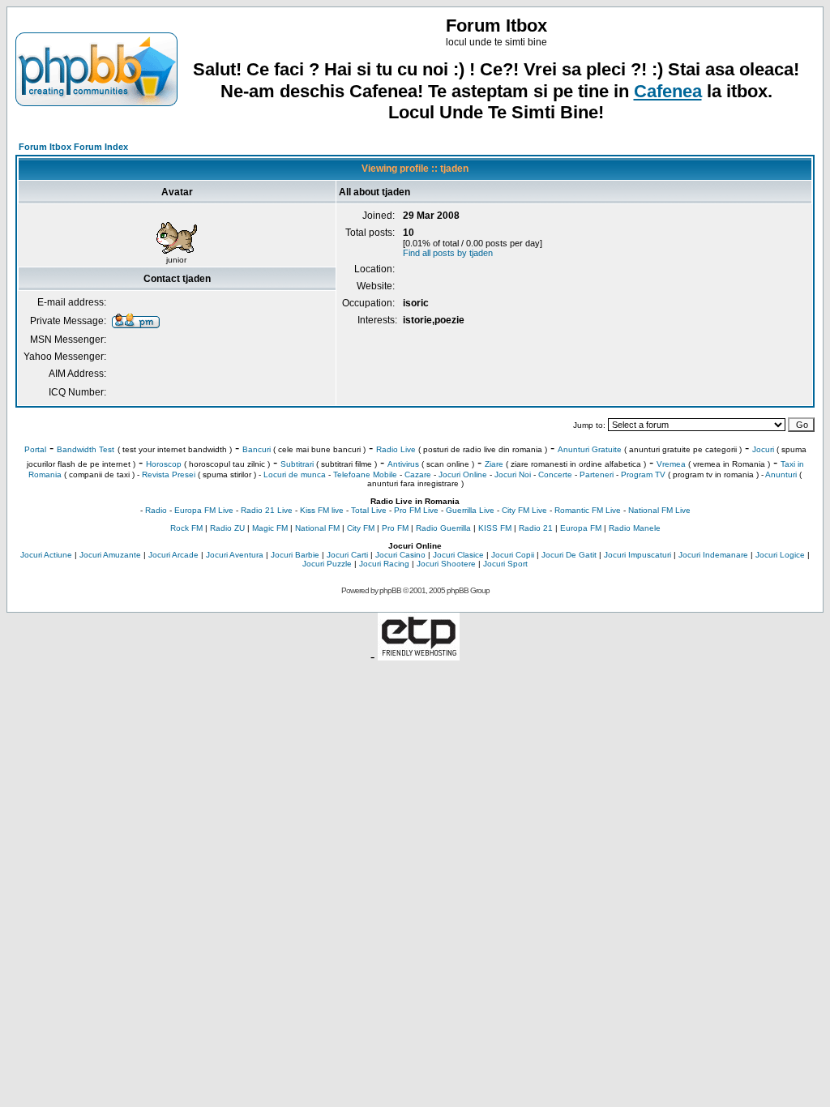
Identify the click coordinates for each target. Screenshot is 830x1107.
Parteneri (597, 474)
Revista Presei (168, 474)
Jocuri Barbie (295, 554)
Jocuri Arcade (173, 554)
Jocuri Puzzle (327, 563)
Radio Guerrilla (443, 528)
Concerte (555, 474)
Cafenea (668, 91)
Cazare (417, 474)
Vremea (671, 463)
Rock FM (186, 528)
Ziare (494, 463)
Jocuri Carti (347, 554)
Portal (35, 449)
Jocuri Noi (512, 474)
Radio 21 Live (267, 510)
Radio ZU (227, 528)
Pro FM (395, 528)
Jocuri (763, 449)
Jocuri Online (463, 474)
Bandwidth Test (85, 449)
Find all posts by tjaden (448, 253)
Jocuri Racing (384, 563)
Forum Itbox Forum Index (73, 147)
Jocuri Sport (505, 563)
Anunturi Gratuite (590, 449)
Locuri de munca (294, 474)
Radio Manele (635, 528)
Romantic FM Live (587, 510)
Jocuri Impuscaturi (637, 554)
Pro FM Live (416, 510)
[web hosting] (419, 656)
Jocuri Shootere (446, 563)
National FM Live (659, 510)
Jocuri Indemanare (713, 554)
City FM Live (524, 510)
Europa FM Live (203, 510)
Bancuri (256, 449)
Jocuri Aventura (234, 554)
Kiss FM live (322, 510)
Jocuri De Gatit (569, 554)
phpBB (390, 590)
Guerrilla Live (470, 510)
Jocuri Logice (780, 554)
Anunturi (781, 474)
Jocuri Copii (512, 554)
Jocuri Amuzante (110, 554)
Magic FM (270, 528)
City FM (360, 528)
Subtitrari (297, 463)
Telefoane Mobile (365, 474)
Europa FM (580, 528)
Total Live (369, 510)
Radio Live (396, 449)
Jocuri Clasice (458, 554)
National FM (317, 528)
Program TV (643, 474)
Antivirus (403, 463)
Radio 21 (536, 528)
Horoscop (164, 463)
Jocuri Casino (400, 554)
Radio (156, 510)
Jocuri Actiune (46, 554)
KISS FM (494, 528)
